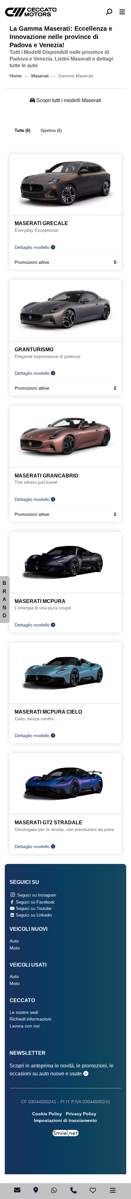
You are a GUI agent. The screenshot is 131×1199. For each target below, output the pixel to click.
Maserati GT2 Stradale (48, 822)
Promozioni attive (65, 262)
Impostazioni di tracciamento (65, 1120)
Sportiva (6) (51, 130)
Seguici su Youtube (33, 908)
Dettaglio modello (33, 247)
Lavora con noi (24, 1026)
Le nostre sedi (24, 1012)
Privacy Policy (81, 1114)
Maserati (40, 76)
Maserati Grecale (41, 223)
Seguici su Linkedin (33, 915)
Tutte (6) (22, 130)
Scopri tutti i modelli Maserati (68, 100)
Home (16, 76)
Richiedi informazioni (30, 1019)
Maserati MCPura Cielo (48, 712)
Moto (15, 948)
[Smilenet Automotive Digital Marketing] (65, 1132)
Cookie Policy (47, 1114)
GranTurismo (34, 349)
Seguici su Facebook (35, 902)
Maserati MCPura (40, 601)
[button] (111, 12)
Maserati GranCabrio (46, 475)
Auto (14, 941)
